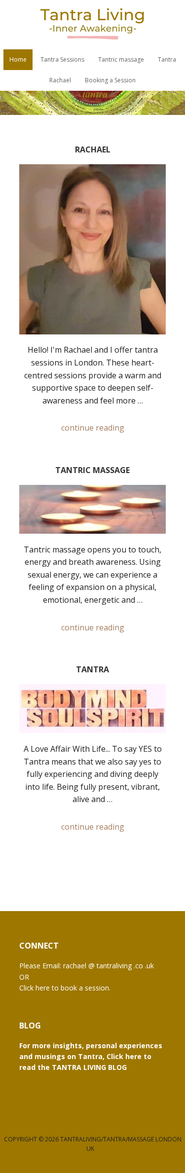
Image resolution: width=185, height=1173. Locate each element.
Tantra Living (93, 24)
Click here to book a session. (65, 987)
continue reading (92, 427)
